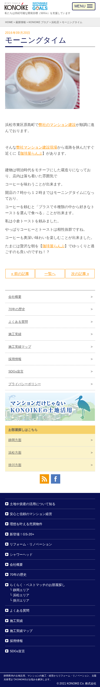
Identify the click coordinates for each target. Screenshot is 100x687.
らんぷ (59, 246)
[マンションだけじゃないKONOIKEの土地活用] (50, 408)
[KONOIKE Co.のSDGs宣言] (40, 6)
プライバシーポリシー (24, 384)
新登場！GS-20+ (22, 534)
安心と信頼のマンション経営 (31, 514)
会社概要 (14, 297)
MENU (80, 6)
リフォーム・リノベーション (31, 544)
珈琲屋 (47, 246)
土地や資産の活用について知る (32, 504)
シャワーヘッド (21, 554)
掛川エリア (21, 600)
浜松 (14, 452)
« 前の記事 (20, 274)
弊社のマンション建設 (57, 125)
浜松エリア (21, 595)
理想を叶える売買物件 (26, 524)
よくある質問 (18, 322)
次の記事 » (80, 274)
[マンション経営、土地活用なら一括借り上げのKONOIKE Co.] (16, 6)
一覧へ (50, 274)
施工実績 (14, 334)
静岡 (14, 440)
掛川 (14, 465)
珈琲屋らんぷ (31, 153)
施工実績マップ (19, 347)
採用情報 (14, 359)
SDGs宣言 (15, 371)
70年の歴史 (16, 309)
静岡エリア (21, 590)
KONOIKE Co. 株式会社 (81, 683)
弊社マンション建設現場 (36, 147)
